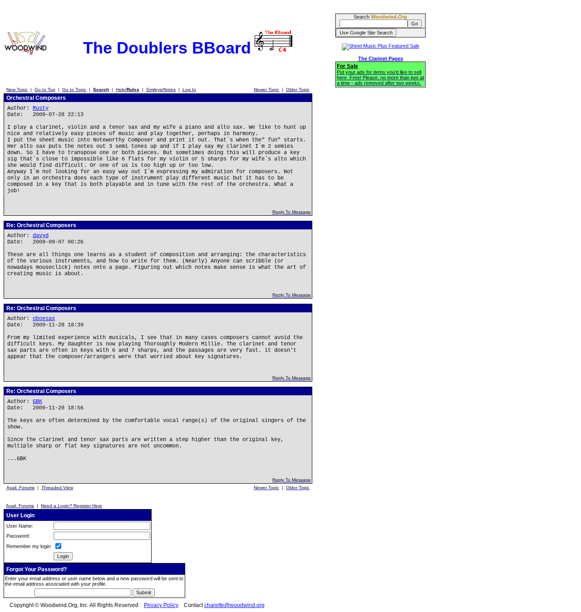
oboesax (44, 319)
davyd (41, 236)
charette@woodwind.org (234, 605)
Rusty (41, 108)
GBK (37, 401)
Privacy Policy (161, 605)
